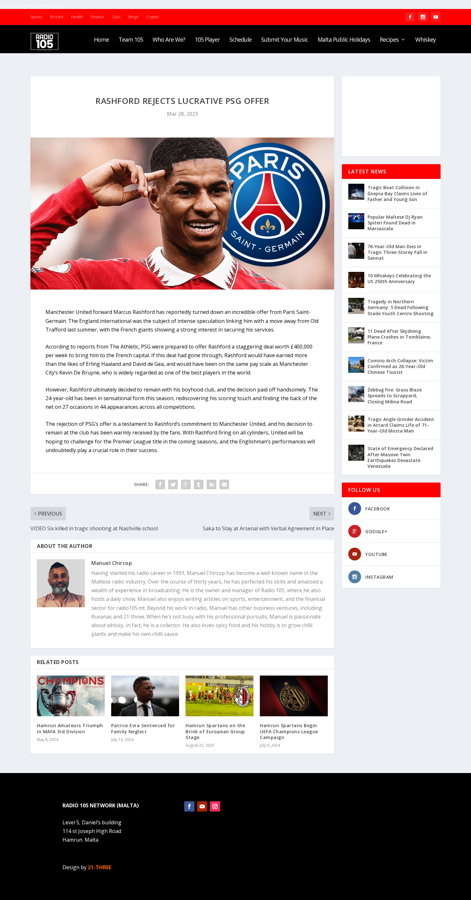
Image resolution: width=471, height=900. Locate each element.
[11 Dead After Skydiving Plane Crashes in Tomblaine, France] (356, 335)
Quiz (116, 17)
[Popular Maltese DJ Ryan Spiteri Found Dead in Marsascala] (356, 221)
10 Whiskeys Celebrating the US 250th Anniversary (399, 278)
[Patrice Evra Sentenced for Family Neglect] (145, 696)
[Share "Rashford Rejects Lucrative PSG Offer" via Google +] (185, 484)
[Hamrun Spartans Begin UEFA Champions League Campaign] (294, 696)
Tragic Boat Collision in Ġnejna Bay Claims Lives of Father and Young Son (397, 193)
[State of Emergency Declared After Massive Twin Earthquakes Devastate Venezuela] (356, 453)
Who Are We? (169, 40)
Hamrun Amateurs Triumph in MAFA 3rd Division (70, 728)
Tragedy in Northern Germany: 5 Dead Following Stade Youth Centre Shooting (401, 307)
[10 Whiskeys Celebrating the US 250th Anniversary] (356, 280)
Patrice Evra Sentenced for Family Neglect (143, 728)
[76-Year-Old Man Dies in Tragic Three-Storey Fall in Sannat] (356, 251)
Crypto (152, 17)
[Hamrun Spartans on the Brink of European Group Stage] (219, 696)
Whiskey (425, 40)
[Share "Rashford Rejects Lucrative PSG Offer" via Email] (224, 484)
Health (77, 17)
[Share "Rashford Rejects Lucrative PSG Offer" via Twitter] (173, 484)
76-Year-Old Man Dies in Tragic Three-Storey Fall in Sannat (397, 252)
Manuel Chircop (111, 563)
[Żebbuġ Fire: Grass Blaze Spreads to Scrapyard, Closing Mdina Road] (356, 394)
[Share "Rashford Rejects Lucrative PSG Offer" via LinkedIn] (211, 484)
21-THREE (99, 867)
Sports (36, 17)
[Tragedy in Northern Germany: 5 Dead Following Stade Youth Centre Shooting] (356, 306)
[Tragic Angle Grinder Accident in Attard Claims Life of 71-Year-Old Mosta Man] (356, 424)
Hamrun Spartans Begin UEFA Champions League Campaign (289, 731)
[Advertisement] (391, 116)
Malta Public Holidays (344, 40)
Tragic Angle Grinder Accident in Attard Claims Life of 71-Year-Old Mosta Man (401, 425)
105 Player (207, 40)
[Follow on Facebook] (189, 806)
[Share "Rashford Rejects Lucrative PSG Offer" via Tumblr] (198, 484)
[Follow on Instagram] (215, 806)
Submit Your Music (284, 40)
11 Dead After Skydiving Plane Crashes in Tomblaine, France (399, 337)
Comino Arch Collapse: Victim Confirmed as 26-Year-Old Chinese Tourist (400, 366)
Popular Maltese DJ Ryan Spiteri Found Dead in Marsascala (395, 222)
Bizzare (56, 17)
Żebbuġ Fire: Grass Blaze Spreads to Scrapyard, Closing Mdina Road (395, 395)
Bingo (133, 17)
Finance (97, 17)
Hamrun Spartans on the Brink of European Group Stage (215, 731)
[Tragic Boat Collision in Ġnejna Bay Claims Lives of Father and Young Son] (356, 192)
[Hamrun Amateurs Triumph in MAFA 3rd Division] (71, 696)
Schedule (240, 40)
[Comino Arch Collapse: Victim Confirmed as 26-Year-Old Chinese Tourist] (356, 365)
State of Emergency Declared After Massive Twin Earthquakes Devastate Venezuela (400, 457)
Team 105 (131, 40)
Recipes (389, 40)
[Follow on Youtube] (202, 806)
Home (101, 40)
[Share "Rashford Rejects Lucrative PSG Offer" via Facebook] (160, 484)
